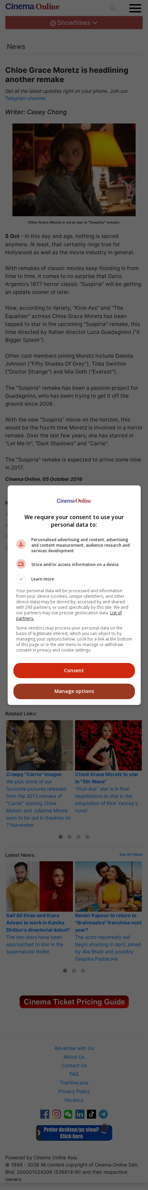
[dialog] (74, 595)
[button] (74, 579)
